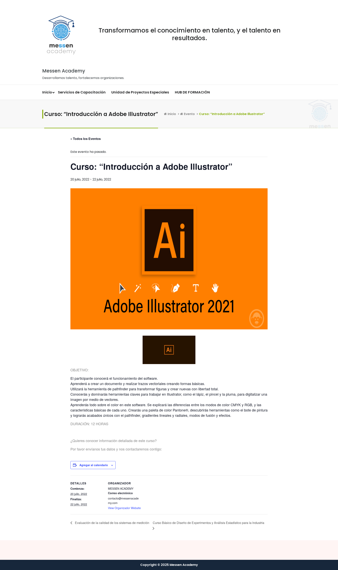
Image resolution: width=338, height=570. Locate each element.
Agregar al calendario (93, 465)
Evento (189, 114)
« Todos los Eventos (85, 138)
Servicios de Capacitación (82, 92)
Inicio (47, 92)
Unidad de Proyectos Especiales (140, 92)
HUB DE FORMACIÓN (192, 92)
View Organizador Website (124, 508)
